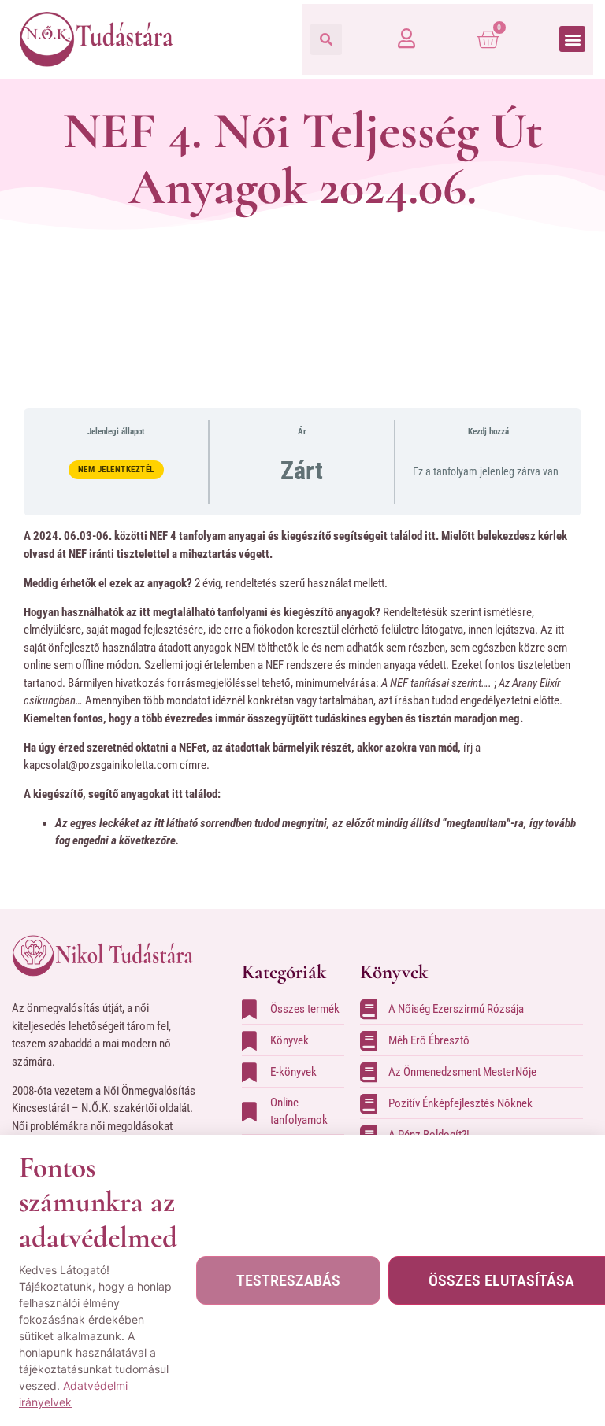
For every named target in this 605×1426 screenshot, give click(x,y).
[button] (326, 39)
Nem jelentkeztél (116, 469)
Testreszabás (288, 1280)
